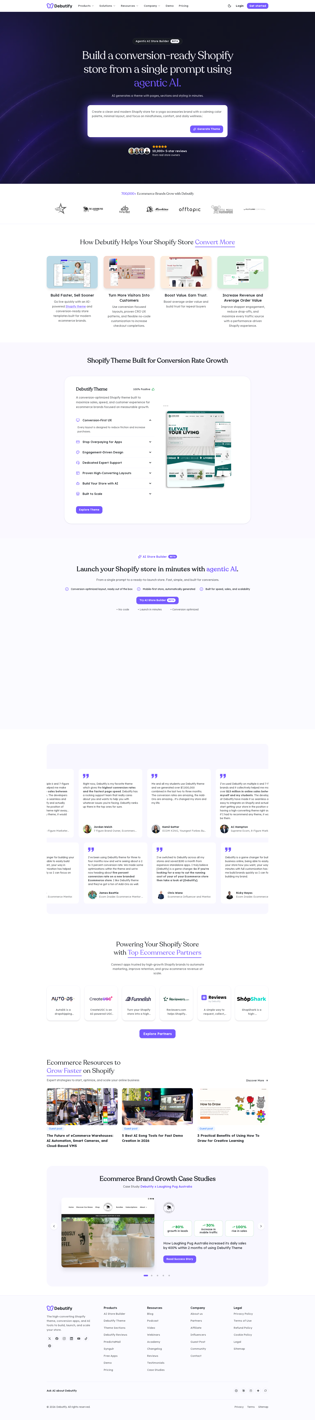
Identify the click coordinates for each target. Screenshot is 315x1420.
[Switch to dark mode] (229, 6)
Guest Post (197, 1341)
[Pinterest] (49, 1346)
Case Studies (156, 1370)
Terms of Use (243, 1320)
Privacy (239, 1407)
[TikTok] (86, 1338)
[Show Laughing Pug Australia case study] (146, 1275)
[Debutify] (59, 5)
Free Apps (111, 1356)
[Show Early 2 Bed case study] (151, 1275)
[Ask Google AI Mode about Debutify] (258, 1391)
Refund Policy (243, 1327)
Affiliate (195, 1327)
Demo (170, 5)
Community (198, 1348)
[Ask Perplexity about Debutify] (251, 1391)
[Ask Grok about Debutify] (265, 1391)
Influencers (198, 1334)
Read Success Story (179, 1259)
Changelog (154, 1348)
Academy (153, 1341)
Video (151, 1327)
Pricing (183, 5)
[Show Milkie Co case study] (163, 1275)
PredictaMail (112, 1341)
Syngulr (109, 1348)
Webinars (153, 1334)
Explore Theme (89, 509)
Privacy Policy (243, 1313)
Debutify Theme (114, 1320)
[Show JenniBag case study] (157, 1275)
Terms (251, 1407)
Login (240, 5)
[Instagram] (64, 1338)
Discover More (255, 1080)
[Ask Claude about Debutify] (243, 1391)
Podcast (152, 1320)
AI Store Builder (114, 1313)
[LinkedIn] (71, 1338)
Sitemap (239, 1348)
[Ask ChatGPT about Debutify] (236, 1391)
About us (196, 1313)
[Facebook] (57, 1338)
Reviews (152, 1356)
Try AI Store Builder (156, 600)
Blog (150, 1313)
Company (150, 5)
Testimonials (155, 1362)
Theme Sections (114, 1327)
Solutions (105, 5)
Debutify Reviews (115, 1334)
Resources (128, 5)
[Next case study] (261, 1226)
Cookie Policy (243, 1334)
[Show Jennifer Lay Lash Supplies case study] (169, 1275)
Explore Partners (157, 1034)
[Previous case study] (54, 1226)
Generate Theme (208, 129)
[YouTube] (79, 1338)
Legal (237, 1341)
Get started (257, 5)
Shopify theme (76, 306)
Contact (195, 1356)
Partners (196, 1320)
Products (84, 5)
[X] (49, 1338)
